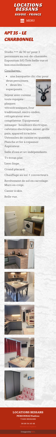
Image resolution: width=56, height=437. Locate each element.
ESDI (33, 432)
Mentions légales (28, 426)
